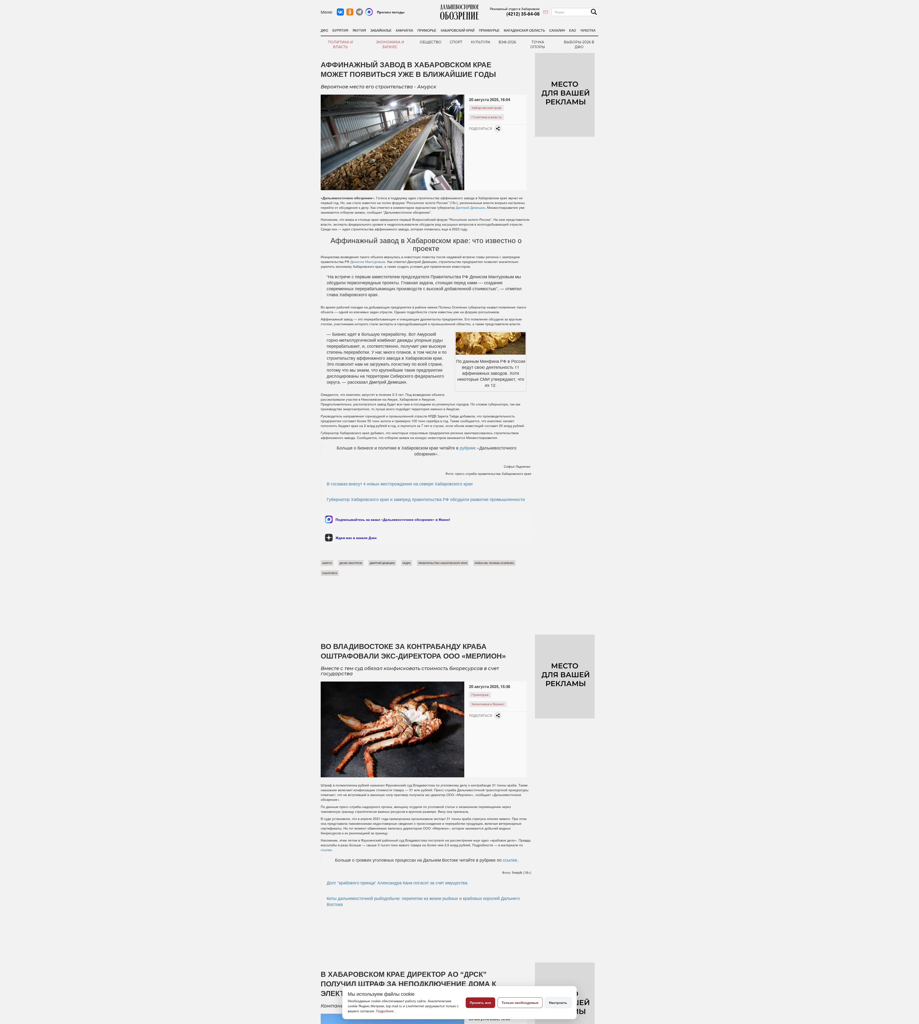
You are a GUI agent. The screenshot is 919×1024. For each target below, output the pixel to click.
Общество (430, 42)
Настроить (558, 1003)
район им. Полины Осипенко (494, 563)
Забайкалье (381, 30)
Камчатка (404, 30)
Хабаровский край (458, 30)
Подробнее (385, 1011)
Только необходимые (520, 1003)
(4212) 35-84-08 (523, 14)
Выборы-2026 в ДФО (579, 44)
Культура (480, 42)
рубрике (468, 448)
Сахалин (557, 30)
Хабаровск (329, 573)
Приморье (426, 30)
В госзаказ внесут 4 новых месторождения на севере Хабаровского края (400, 484)
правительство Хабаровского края (442, 563)
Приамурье (489, 30)
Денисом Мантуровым (367, 261)
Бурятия (340, 30)
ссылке (326, 849)
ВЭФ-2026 (507, 42)
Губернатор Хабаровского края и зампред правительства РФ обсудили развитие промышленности (426, 499)
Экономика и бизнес (390, 44)
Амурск (327, 563)
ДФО (324, 30)
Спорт (456, 42)
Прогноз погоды (390, 12)
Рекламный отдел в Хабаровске (515, 8)
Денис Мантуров (351, 563)
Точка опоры (537, 44)
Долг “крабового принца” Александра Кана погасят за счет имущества (397, 883)
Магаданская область (524, 30)
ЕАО (572, 30)
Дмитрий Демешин (470, 207)
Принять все (480, 1003)
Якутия (359, 30)
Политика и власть (340, 44)
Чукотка (587, 30)
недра (407, 563)
